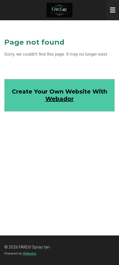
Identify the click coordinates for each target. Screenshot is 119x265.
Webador (59, 98)
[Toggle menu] (112, 10)
